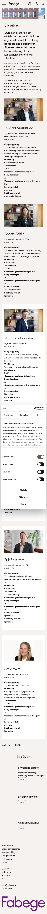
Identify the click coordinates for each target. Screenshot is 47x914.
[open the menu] (4, 4)
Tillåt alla (23, 490)
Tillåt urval (23, 497)
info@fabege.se (9, 885)
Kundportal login (9, 852)
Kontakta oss (7, 846)
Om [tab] (38, 415)
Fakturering (7, 859)
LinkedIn (5, 869)
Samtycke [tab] (8, 415)
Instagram (6, 872)
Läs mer (22, 779)
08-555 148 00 (8, 889)
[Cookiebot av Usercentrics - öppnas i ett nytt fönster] (33, 408)
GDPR (4, 863)
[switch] (40, 464)
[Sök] (43, 4)
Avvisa (23, 504)
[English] (30, 4)
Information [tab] (23, 415)
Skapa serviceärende (11, 849)
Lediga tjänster (8, 856)
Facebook (6, 876)
